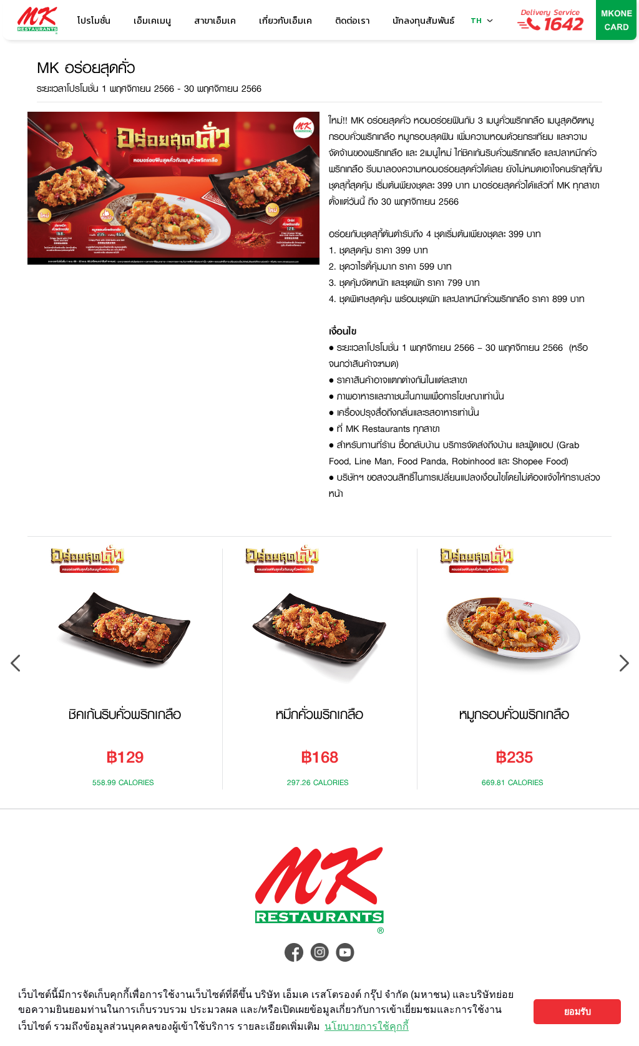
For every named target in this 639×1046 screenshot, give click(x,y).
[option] (124, 662)
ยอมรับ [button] (577, 1012)
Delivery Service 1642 (550, 20)
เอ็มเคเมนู (152, 20)
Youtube (345, 952)
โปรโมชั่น (93, 20)
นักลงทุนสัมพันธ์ (423, 20)
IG (319, 952)
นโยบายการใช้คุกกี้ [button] (366, 1026)
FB (294, 952)
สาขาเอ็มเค (215, 20)
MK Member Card (616, 20)
